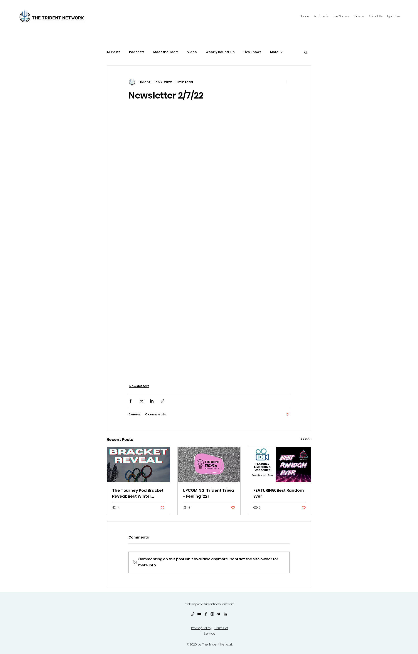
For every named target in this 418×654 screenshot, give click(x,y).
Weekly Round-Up (220, 52)
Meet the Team (166, 52)
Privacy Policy (201, 628)
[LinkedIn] (225, 614)
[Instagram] (212, 614)
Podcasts (137, 52)
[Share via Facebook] (130, 401)
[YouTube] (199, 614)
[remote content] (209, 242)
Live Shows (252, 52)
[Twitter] (219, 614)
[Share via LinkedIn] (152, 401)
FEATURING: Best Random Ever (278, 493)
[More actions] (287, 82)
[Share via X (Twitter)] (141, 401)
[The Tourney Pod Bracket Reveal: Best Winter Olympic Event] (138, 464)
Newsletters (139, 386)
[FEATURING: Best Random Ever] (279, 464)
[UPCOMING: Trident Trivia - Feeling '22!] (209, 464)
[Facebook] (206, 614)
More (274, 52)
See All (305, 439)
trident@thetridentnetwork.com (209, 604)
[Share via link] (162, 401)
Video (192, 52)
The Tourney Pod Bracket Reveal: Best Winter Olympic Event (137, 493)
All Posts (113, 52)
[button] (376, 16)
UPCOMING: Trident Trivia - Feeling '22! (208, 493)
